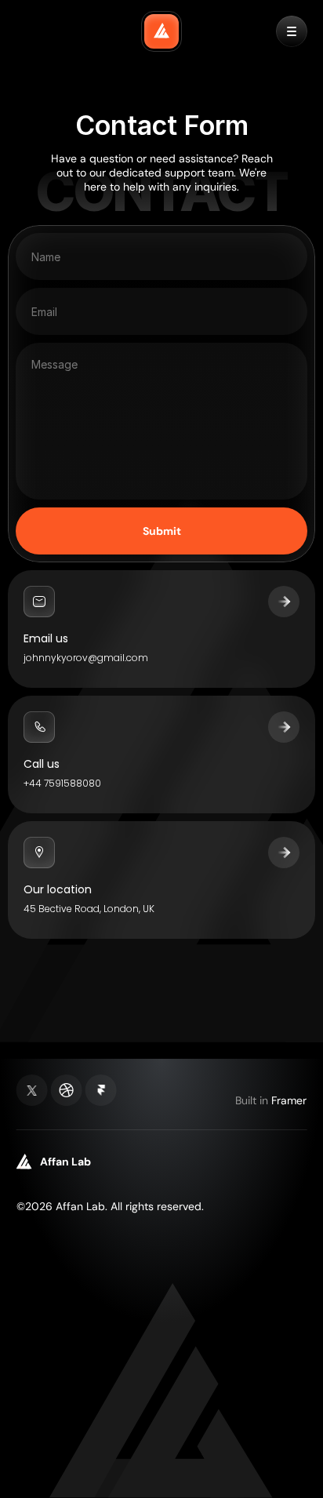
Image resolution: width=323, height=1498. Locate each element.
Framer (289, 1100)
